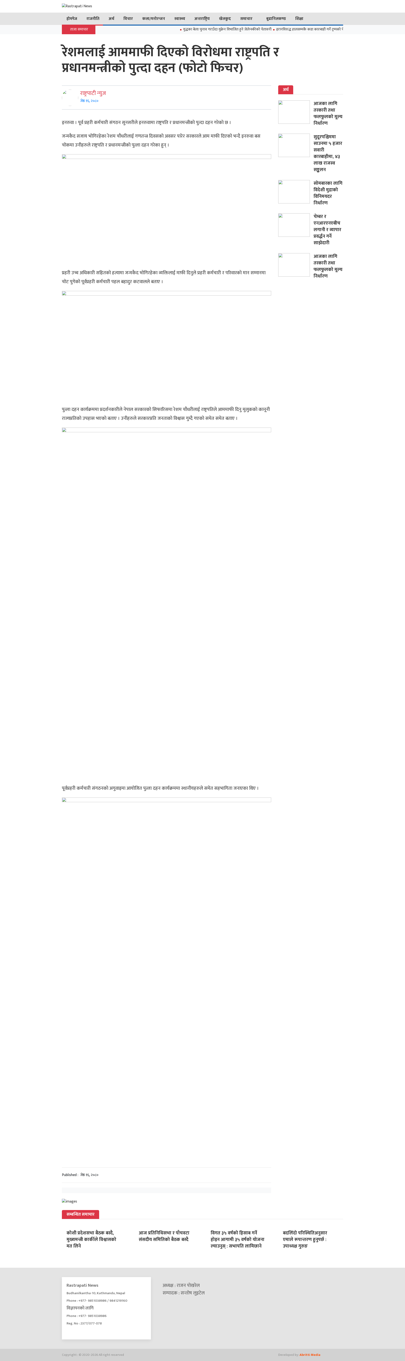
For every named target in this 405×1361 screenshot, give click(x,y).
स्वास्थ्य (179, 18)
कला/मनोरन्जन (153, 18)
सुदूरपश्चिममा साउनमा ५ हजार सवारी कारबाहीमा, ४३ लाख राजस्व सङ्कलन (328, 153)
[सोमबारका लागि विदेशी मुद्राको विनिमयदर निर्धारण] (296, 191)
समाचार (246, 18)
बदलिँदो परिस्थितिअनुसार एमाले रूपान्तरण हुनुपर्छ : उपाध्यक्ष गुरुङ (305, 1239)
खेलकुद (225, 18)
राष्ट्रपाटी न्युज (93, 93)
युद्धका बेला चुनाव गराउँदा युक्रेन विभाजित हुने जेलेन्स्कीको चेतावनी (210, 29)
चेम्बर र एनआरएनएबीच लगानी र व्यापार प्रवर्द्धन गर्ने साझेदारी (327, 230)
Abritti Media (310, 1354)
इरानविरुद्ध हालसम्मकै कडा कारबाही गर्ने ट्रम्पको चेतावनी (297, 29)
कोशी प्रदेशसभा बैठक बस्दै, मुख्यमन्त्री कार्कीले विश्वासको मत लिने (91, 1239)
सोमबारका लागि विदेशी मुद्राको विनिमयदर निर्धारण (328, 193)
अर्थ (111, 18)
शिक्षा (299, 18)
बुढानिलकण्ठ (276, 18)
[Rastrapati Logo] (106, 6)
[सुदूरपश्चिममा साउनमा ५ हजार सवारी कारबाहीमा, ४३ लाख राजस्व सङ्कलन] (296, 145)
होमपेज (72, 18)
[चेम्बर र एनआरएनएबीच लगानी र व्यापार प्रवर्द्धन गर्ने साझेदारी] (296, 225)
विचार (128, 18)
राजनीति (92, 18)
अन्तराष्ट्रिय (202, 18)
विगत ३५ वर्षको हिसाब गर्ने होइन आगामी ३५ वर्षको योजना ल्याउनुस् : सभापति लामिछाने (237, 1239)
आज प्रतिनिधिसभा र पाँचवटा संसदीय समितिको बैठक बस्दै (164, 1236)
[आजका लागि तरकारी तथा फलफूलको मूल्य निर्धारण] (296, 112)
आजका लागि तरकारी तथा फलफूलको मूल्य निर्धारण (328, 113)
